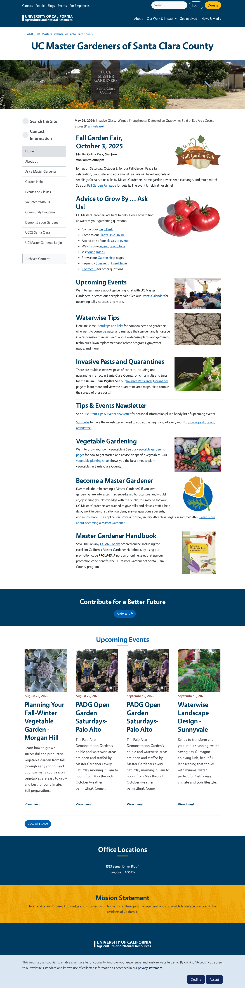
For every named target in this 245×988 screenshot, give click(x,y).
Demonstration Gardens (41, 222)
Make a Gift (125, 614)
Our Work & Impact (160, 18)
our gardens (96, 252)
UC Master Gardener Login (43, 242)
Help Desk (106, 229)
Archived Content (37, 258)
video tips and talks (112, 246)
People (40, 5)
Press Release (94, 126)
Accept (214, 979)
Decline (196, 979)
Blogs (51, 5)
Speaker (101, 263)
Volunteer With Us (37, 202)
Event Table (119, 263)
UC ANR (27, 34)
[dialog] (122, 971)
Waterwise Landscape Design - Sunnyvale (193, 716)
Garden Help (34, 181)
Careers (27, 5)
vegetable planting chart (92, 460)
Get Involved (188, 18)
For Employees (79, 5)
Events (62, 5)
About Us (31, 161)
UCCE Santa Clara (37, 232)
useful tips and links (109, 326)
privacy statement (150, 968)
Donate (213, 5)
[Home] (47, 18)
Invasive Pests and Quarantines (147, 381)
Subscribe (82, 422)
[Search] (185, 5)
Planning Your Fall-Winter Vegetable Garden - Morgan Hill (44, 721)
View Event (33, 804)
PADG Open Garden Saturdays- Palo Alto (93, 716)
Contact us (89, 269)
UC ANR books (110, 544)
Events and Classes (38, 192)
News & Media (211, 18)
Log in (196, 5)
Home (29, 151)
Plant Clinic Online (112, 235)
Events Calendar (153, 296)
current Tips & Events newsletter (109, 414)
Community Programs (40, 212)
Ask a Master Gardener (40, 171)
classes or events (118, 240)
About (138, 18)
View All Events (38, 824)
